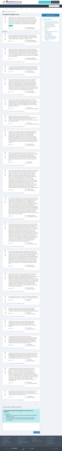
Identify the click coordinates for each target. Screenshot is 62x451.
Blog (28, 8)
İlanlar (41, 8)
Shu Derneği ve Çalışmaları (50, 36)
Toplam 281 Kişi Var (51, 443)
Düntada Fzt (47, 27)
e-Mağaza (48, 8)
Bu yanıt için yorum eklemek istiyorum (17, 44)
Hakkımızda (5, 440)
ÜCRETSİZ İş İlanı (45, 2)
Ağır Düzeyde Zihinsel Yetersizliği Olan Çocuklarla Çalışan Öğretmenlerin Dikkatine (51, 24)
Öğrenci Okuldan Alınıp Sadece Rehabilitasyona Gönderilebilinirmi (51, 32)
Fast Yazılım (56, 448)
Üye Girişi (55, 2)
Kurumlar (14, 8)
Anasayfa (7, 8)
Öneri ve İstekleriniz (7, 442)
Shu (45, 29)
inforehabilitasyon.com (37, 441)
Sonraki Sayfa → (36, 31)
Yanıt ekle (37, 432)
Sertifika (46, 30)
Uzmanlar (21, 8)
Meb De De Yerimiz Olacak (50, 26)
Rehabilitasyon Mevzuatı (23, 441)
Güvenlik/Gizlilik (6, 441)
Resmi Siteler (20, 440)
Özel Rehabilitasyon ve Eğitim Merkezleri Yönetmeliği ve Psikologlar (51, 39)
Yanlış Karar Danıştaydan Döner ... (52, 21)
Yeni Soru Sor (51, 15)
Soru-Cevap (34, 8)
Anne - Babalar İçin (49, 35)
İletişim (4, 443)
